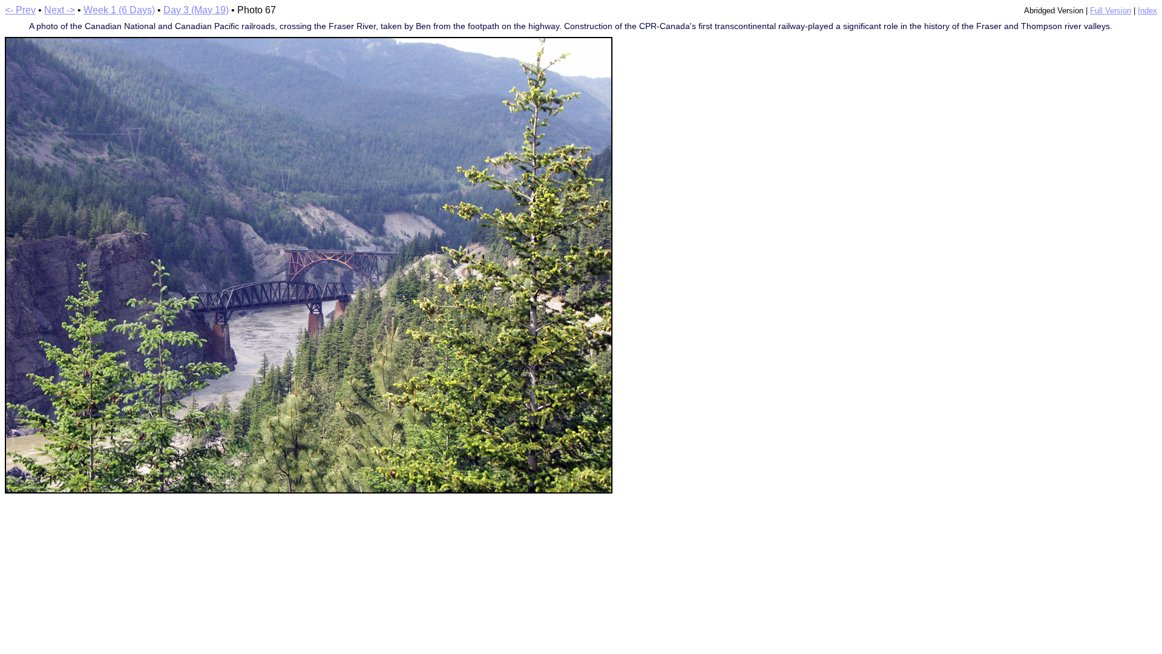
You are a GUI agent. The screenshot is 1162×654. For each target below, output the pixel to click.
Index (1147, 10)
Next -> (59, 10)
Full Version (1110, 10)
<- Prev (20, 10)
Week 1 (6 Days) (119, 10)
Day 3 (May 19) (196, 10)
